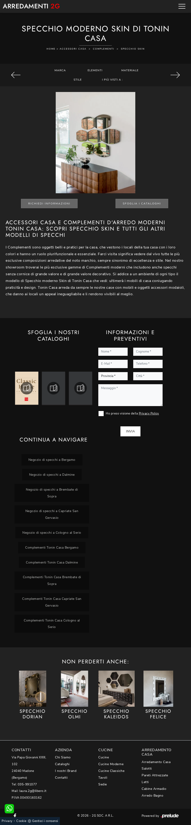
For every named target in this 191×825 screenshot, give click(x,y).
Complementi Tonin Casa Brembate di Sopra (52, 580)
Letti (145, 782)
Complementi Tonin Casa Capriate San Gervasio (52, 602)
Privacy (7, 821)
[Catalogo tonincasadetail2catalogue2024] (53, 388)
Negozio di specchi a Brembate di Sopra (52, 493)
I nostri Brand (65, 771)
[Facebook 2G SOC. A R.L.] (15, 815)
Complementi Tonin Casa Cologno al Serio (52, 623)
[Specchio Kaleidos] (116, 689)
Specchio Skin (133, 49)
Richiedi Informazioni (49, 203)
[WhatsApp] (9, 808)
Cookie (21, 821)
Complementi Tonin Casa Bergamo (51, 547)
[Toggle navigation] (182, 6)
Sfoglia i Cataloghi (142, 203)
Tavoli (102, 777)
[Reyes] (16, 75)
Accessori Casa (73, 49)
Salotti (147, 768)
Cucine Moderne (110, 764)
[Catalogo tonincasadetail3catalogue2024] (80, 388)
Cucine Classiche (111, 771)
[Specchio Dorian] (32, 689)
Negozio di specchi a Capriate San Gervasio (51, 514)
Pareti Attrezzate (155, 775)
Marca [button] (60, 70)
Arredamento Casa (156, 762)
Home (51, 49)
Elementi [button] (95, 70)
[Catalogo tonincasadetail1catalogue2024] (26, 388)
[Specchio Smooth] (175, 75)
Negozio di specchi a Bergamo (51, 459)
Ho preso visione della (132, 413)
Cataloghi (62, 764)
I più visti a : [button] (112, 79)
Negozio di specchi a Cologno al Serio (51, 532)
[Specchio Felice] (158, 689)
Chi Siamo (63, 757)
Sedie (102, 784)
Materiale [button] (130, 70)
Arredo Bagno (152, 795)
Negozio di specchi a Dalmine (52, 474)
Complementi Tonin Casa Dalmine (52, 562)
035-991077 (27, 784)
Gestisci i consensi (45, 821)
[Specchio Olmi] (74, 689)
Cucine (103, 757)
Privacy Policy (149, 413)
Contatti (61, 777)
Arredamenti (31, 6)
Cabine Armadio (154, 789)
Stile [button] (78, 79)
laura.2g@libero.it (32, 791)
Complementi (103, 49)
